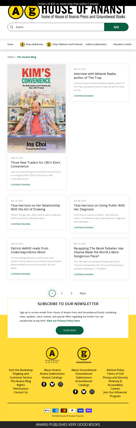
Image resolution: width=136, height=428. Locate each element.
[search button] (12, 27)
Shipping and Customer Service (21, 375)
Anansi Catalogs (52, 377)
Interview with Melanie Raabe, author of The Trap (95, 75)
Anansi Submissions (52, 373)
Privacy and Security (115, 377)
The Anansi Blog (20, 381)
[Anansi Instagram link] (60, 384)
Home (10, 57)
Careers (115, 388)
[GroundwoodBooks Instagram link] (92, 391)
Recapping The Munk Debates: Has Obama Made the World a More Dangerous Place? (99, 252)
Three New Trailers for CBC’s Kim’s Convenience (35, 164)
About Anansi (52, 370)
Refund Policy (115, 370)
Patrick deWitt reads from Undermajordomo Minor (29, 250)
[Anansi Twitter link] (52, 384)
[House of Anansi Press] (68, 10)
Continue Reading (21, 184)
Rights (21, 385)
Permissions (20, 388)
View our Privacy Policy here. (63, 320)
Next (83, 293)
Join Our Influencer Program (115, 394)
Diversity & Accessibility (115, 383)
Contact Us (21, 392)
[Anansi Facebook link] (44, 384)
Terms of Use (115, 373)
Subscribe (69, 330)
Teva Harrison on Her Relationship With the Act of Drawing (35, 207)
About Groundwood (83, 370)
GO (116, 27)
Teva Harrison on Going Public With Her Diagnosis (99, 207)
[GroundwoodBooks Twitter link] (84, 391)
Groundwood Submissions (83, 375)
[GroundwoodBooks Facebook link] (75, 391)
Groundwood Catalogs (83, 383)
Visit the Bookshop (21, 370)
